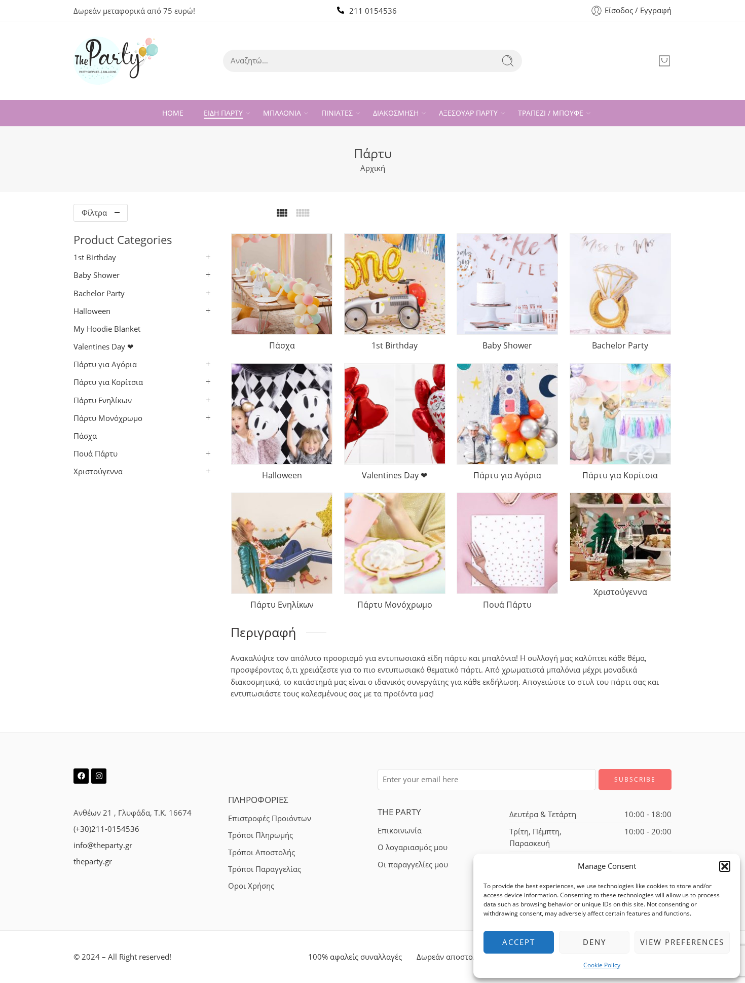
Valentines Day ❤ (103, 347)
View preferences (682, 942)
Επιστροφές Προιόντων (269, 818)
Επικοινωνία (400, 830)
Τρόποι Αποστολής (261, 852)
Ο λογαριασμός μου (413, 847)
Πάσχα (85, 436)
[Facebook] (81, 776)
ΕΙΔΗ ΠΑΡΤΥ (223, 113)
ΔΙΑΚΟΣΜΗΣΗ (396, 113)
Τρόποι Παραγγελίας (264, 869)
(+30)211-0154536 (106, 829)
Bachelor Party (99, 293)
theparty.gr (92, 861)
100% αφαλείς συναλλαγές (355, 957)
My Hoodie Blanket (106, 329)
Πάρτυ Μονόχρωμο (107, 418)
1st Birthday (94, 257)
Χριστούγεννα (98, 471)
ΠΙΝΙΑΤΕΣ (337, 113)
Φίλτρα (94, 213)
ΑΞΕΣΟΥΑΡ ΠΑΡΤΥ (468, 113)
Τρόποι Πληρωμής (260, 835)
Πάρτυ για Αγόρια (105, 364)
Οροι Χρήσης (251, 886)
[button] (725, 866)
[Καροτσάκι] (664, 61)
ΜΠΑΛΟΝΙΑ (282, 113)
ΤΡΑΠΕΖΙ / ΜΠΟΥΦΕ (550, 113)
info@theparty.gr (102, 845)
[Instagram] (98, 776)
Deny (594, 942)
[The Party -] (115, 61)
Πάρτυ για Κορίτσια (108, 382)
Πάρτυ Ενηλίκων (102, 400)
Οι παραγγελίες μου (413, 864)
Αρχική (372, 168)
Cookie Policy (601, 965)
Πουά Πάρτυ (95, 454)
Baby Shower (96, 275)
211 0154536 (373, 11)
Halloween (91, 311)
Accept (518, 942)
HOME (172, 113)
